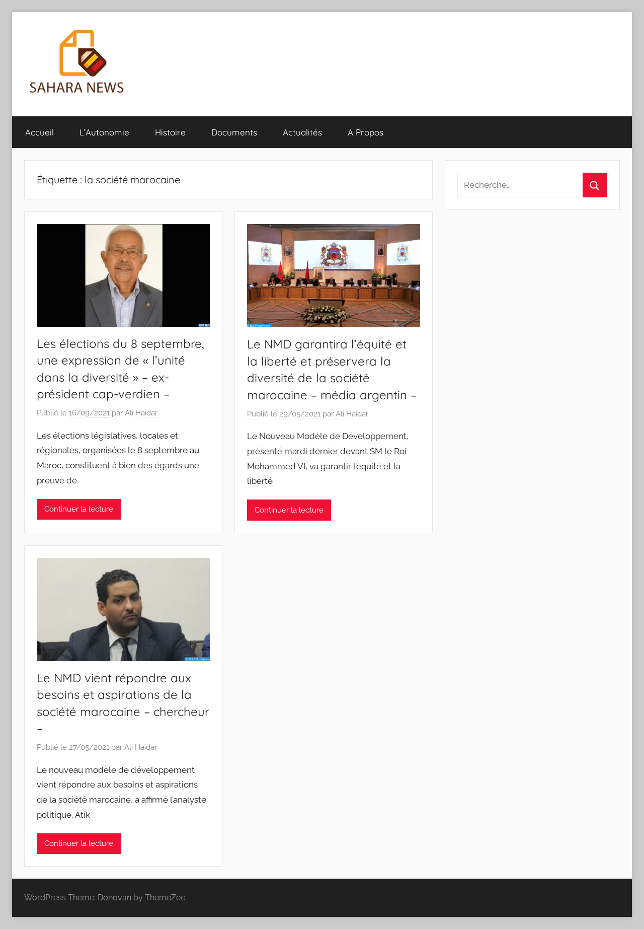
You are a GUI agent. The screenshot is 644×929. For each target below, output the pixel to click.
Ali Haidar (141, 412)
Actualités (302, 132)
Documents (234, 132)
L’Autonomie (104, 132)
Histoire (170, 132)
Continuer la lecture (78, 509)
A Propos (365, 132)
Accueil (39, 132)
